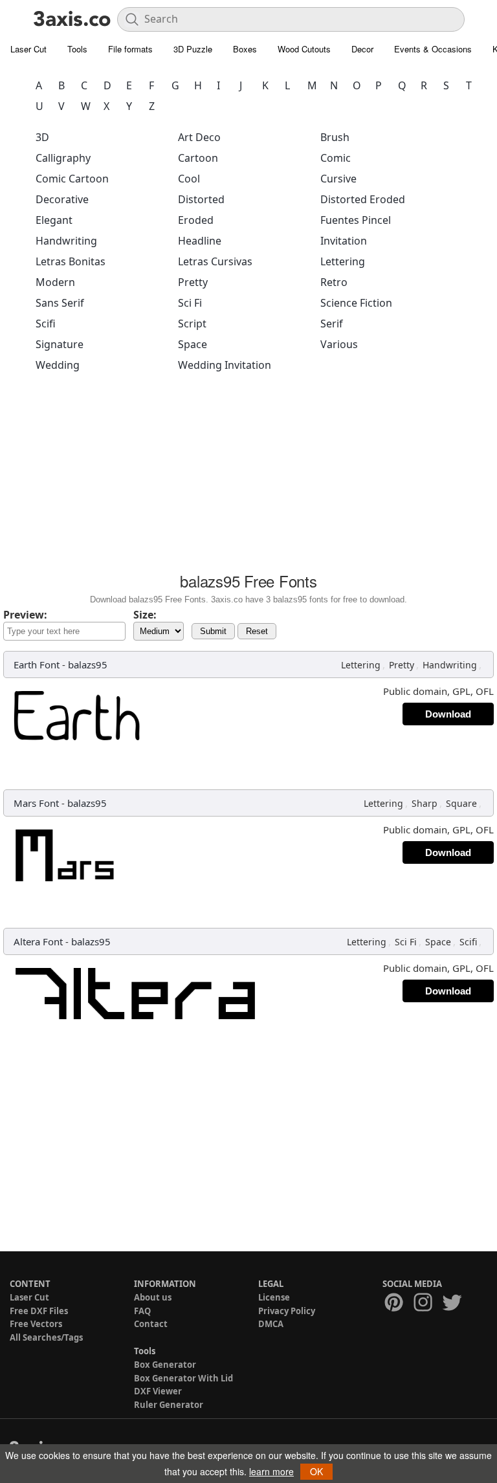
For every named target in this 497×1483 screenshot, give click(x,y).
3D (42, 137)
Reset (257, 631)
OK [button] (316, 1471)
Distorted (201, 199)
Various (339, 344)
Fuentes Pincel (355, 220)
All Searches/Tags (46, 1337)
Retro (334, 282)
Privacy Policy (286, 1311)
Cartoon (198, 158)
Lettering (342, 261)
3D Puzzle (192, 49)
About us (152, 1297)
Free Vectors (36, 1324)
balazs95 (87, 664)
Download (448, 714)
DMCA (270, 1324)
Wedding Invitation (224, 365)
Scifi (46, 323)
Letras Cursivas (215, 261)
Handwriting (66, 241)
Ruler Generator (168, 1405)
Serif (331, 323)
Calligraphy (63, 158)
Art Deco (199, 137)
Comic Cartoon (72, 178)
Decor (362, 49)
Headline (199, 241)
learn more (271, 1471)
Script (192, 323)
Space (192, 344)
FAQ (142, 1311)
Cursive (338, 178)
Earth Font (37, 664)
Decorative (62, 199)
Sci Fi (190, 303)
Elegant (54, 220)
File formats (130, 49)
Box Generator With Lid (183, 1378)
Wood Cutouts (304, 49)
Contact (151, 1324)
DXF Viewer (158, 1391)
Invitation (343, 241)
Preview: (25, 615)
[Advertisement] (248, 476)
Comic (335, 158)
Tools (77, 49)
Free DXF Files (39, 1311)
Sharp (424, 803)
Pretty (193, 282)
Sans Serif (60, 303)
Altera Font (38, 941)
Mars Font (36, 802)
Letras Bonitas (70, 261)
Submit (213, 631)
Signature (59, 344)
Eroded (196, 220)
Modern (55, 282)
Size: (145, 615)
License (274, 1297)
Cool (189, 178)
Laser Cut (28, 49)
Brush (334, 137)
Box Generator (165, 1364)
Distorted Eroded (362, 199)
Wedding (58, 365)
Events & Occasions (433, 49)
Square (461, 803)
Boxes (245, 49)
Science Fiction (356, 303)
